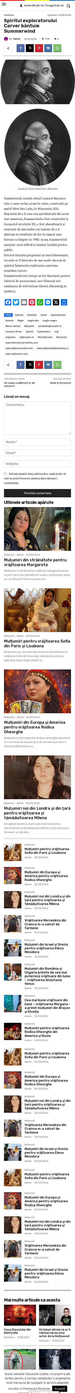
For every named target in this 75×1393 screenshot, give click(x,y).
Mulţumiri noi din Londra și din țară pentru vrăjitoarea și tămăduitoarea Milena (37, 813)
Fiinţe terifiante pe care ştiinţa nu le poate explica (20, 1377)
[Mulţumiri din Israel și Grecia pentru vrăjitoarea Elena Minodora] (12, 947)
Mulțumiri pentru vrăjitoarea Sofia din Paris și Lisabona (37, 643)
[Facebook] (21, 48)
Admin (16, 39)
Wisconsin (61, 337)
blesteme (32, 315)
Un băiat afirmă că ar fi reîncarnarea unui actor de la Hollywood (54, 1333)
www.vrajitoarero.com (17, 353)
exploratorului (58, 315)
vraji (56, 331)
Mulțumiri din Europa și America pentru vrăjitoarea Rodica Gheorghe (34, 727)
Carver (44, 315)
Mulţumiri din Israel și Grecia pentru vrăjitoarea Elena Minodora (46, 948)
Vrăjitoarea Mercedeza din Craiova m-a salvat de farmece (45, 924)
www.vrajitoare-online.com (19, 348)
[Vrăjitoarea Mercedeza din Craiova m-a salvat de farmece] (12, 923)
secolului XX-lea (14, 331)
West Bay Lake (45, 337)
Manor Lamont (13, 326)
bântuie (19, 315)
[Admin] (6, 39)
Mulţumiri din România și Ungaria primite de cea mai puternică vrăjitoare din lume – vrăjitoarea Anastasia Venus (47, 976)
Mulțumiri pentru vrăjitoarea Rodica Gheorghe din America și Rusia (47, 1031)
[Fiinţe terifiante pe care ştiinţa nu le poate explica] (20, 1359)
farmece (9, 320)
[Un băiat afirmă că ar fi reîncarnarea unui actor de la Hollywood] (55, 1315)
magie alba (33, 320)
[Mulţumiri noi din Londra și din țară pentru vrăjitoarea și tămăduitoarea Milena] (37, 777)
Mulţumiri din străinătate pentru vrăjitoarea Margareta (35, 562)
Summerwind (43, 331)
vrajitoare (10, 337)
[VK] (48, 48)
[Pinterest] (39, 48)
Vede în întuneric (60, 382)
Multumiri (9, 555)
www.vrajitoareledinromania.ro (52, 348)
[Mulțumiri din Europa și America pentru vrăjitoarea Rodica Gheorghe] (37, 691)
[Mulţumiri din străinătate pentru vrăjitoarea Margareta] (37, 529)
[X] (30, 48)
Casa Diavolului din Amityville (17, 1331)
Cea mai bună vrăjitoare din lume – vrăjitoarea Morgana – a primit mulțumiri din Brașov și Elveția (47, 1006)
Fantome (9, 15)
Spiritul (29, 331)
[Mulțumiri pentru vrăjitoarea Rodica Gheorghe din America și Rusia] (12, 1031)
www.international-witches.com (22, 342)
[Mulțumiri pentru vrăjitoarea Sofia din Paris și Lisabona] (37, 610)
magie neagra (50, 320)
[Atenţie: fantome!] (55, 1359)
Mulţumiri (29, 326)
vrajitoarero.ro (26, 337)
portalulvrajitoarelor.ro (50, 326)
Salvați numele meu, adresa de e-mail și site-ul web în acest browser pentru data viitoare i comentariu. (35, 478)
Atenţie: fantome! (51, 1374)
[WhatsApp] (57, 48)
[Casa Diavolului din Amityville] (20, 1315)
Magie (20, 320)
